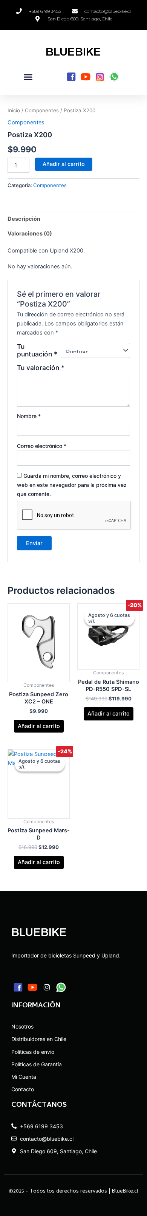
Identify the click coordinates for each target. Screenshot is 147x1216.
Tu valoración (40, 368)
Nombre (29, 416)
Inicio (14, 110)
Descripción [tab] (24, 218)
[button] (28, 77)
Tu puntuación (37, 350)
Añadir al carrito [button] (39, 726)
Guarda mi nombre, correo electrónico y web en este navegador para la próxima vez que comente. (72, 484)
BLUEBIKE (73, 52)
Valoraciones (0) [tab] (30, 233)
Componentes (42, 110)
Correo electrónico (41, 446)
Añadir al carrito (64, 164)
